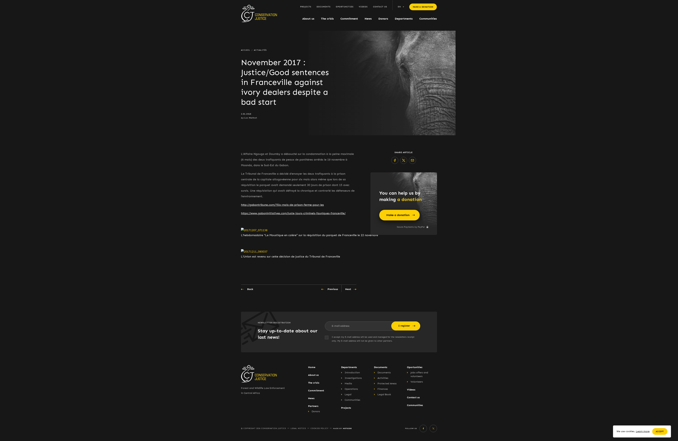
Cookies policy (319, 428)
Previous (333, 289)
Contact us (380, 7)
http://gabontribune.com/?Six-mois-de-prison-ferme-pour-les (282, 204)
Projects (305, 7)
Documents (324, 7)
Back (250, 289)
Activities (382, 378)
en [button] (399, 7)
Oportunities (344, 7)
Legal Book (384, 394)
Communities (428, 18)
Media (348, 383)
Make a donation (423, 7)
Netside (347, 428)
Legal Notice (298, 428)
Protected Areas (387, 383)
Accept (660, 431)
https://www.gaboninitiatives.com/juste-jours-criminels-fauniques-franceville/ (293, 213)
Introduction (352, 372)
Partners (313, 406)
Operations (351, 388)
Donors (383, 18)
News (368, 18)
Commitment (349, 18)
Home (311, 367)
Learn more (643, 431)
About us (308, 18)
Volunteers (417, 381)
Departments (404, 18)
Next (348, 289)
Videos (363, 7)
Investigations (353, 378)
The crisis (327, 18)
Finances (382, 388)
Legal (348, 394)
